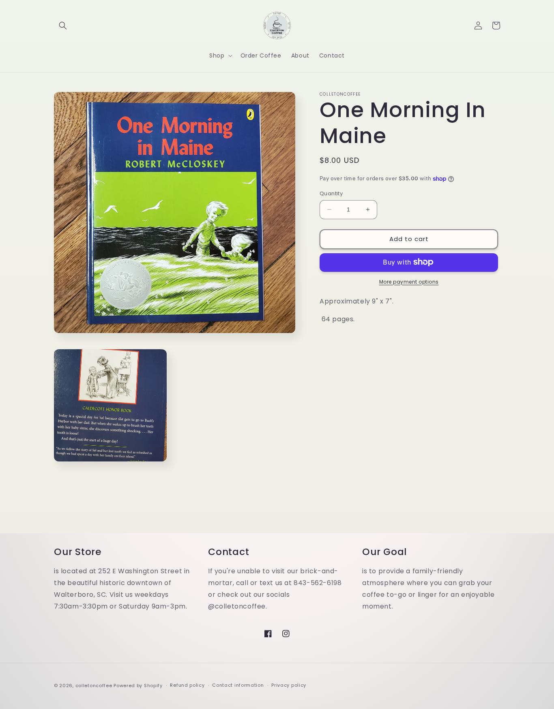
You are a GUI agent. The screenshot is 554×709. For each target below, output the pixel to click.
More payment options (409, 281)
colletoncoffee (93, 685)
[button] (63, 25)
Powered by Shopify (138, 685)
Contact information (238, 685)
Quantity (331, 193)
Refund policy (187, 685)
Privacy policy (288, 685)
